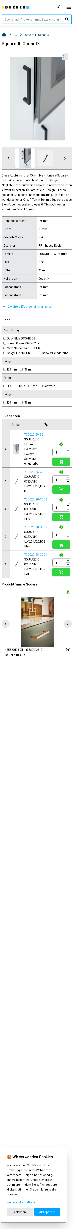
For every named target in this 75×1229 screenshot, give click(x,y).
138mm (28, 369)
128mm (12, 369)
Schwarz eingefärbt (55, 353)
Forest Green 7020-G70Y (23, 343)
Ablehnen (20, 1212)
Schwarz (49, 386)
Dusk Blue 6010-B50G (21, 338)
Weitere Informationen (22, 1202)
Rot (34, 386)
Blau (10, 386)
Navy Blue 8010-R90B (21, 353)
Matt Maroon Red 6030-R (23, 348)
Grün (22, 386)
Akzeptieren (47, 1212)
